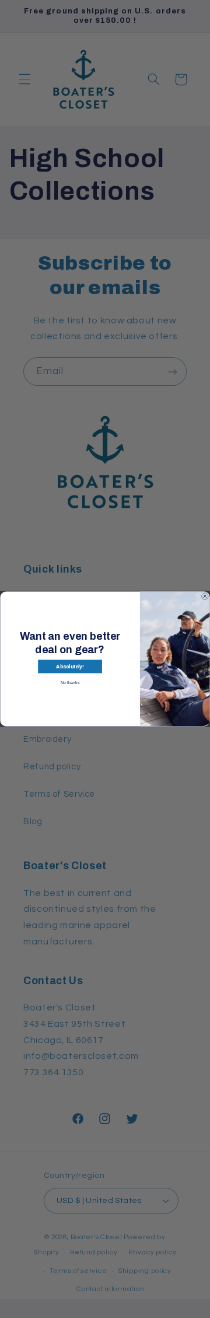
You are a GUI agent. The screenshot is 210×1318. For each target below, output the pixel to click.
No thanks (70, 682)
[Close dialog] (205, 596)
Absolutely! (69, 666)
